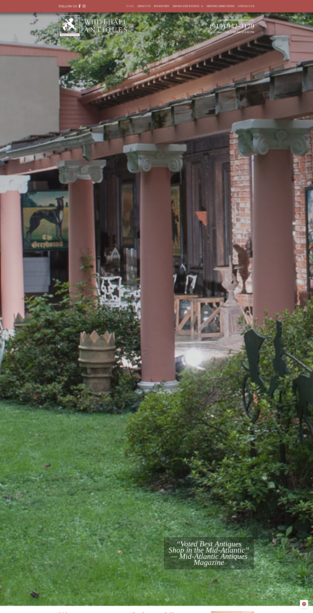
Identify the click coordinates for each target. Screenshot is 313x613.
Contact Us (246, 6)
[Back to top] (304, 604)
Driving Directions (220, 6)
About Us (144, 6)
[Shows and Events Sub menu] (202, 6)
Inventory (161, 6)
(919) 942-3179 (232, 26)
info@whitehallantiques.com (237, 20)
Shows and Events (186, 6)
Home (130, 6)
